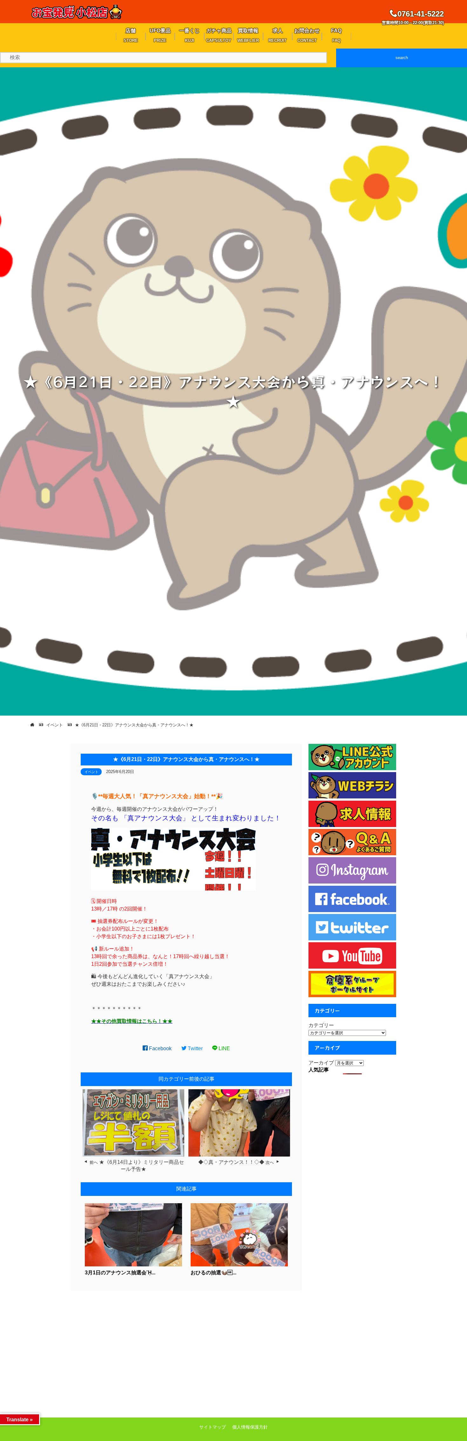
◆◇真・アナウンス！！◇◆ (231, 1162)
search (402, 57)
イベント (91, 772)
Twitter (194, 1048)
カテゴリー (321, 1025)
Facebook (160, 1048)
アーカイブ (321, 1062)
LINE (223, 1048)
